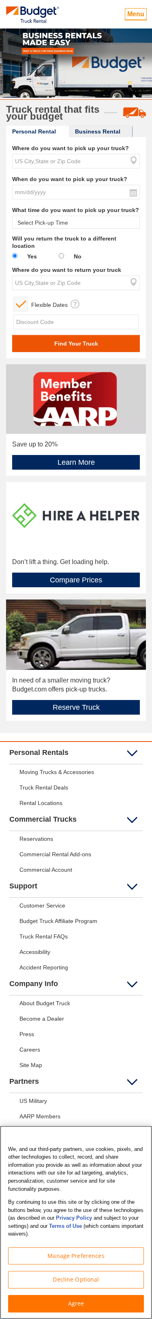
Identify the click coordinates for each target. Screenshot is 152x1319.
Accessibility (34, 952)
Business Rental (97, 131)
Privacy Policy (74, 1218)
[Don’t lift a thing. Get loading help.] (76, 516)
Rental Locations (40, 803)
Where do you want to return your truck (66, 270)
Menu (135, 14)
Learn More (76, 462)
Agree (76, 1303)
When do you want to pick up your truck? (69, 179)
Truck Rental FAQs (43, 936)
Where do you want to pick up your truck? (70, 148)
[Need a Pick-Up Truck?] (76, 634)
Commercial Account (45, 869)
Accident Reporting (43, 967)
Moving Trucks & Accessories (56, 772)
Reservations (36, 839)
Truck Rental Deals (43, 787)
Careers (29, 1049)
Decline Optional (76, 1279)
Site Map (30, 1065)
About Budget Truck (44, 1003)
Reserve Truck (76, 707)
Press (26, 1034)
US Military (33, 1101)
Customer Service (42, 905)
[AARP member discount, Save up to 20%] (76, 398)
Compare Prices (76, 580)
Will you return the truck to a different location (64, 242)
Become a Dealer (41, 1018)
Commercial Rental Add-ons (55, 854)
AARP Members (39, 1116)
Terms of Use (65, 1226)
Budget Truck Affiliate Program (58, 921)
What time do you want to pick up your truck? (75, 210)
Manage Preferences (76, 1256)
